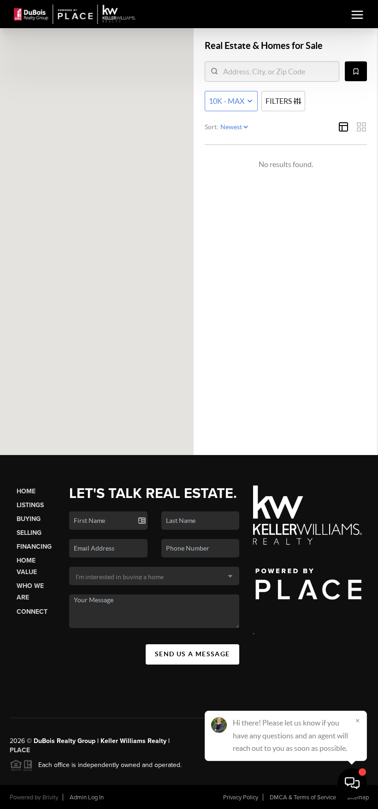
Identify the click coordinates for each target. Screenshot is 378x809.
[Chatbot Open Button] (352, 783)
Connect (32, 612)
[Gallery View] (361, 126)
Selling (29, 533)
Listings (30, 505)
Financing (34, 547)
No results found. (286, 164)
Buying (29, 519)
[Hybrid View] (343, 126)
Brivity (50, 797)
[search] (277, 71)
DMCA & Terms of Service (303, 797)
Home (26, 491)
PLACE (20, 750)
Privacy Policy (240, 797)
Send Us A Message (192, 654)
